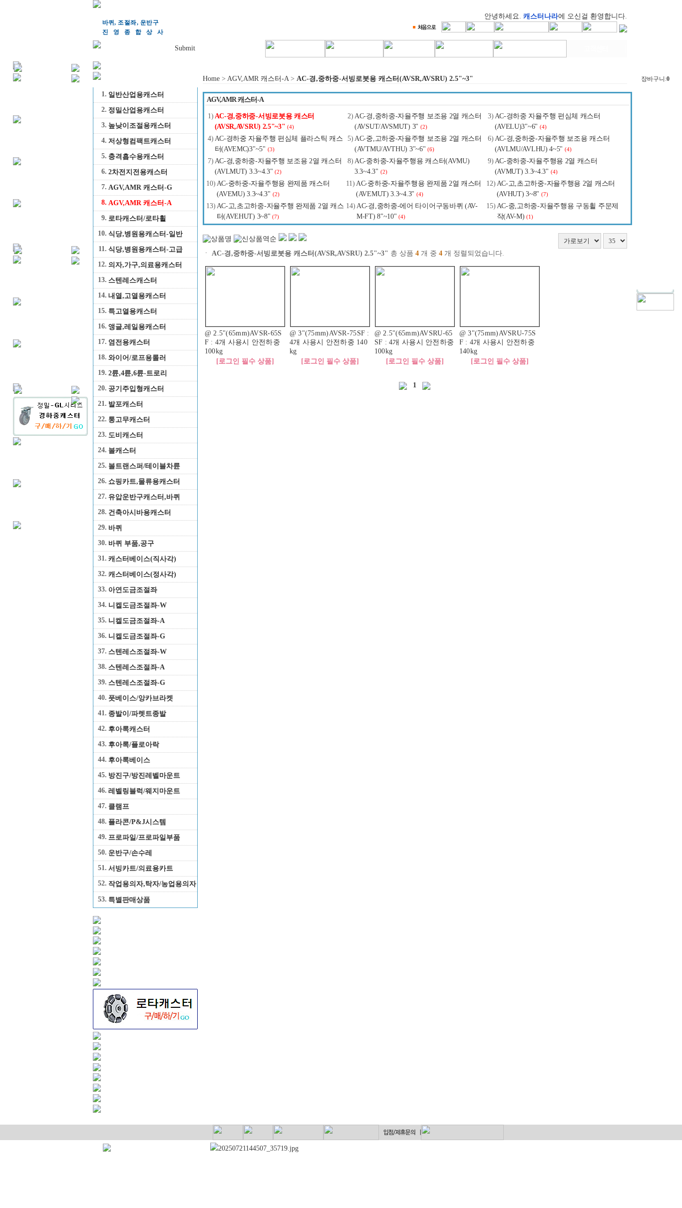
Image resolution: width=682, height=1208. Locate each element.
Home (211, 78)
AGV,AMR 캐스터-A (258, 78)
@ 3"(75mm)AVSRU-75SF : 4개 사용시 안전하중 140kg (497, 342)
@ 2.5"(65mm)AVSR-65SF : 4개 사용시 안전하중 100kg (243, 342)
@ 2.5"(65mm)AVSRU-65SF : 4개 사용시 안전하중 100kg (414, 342)
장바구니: (655, 78)
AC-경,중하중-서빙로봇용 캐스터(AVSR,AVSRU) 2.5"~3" (385, 78)
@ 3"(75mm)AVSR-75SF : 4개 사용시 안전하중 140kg (329, 342)
